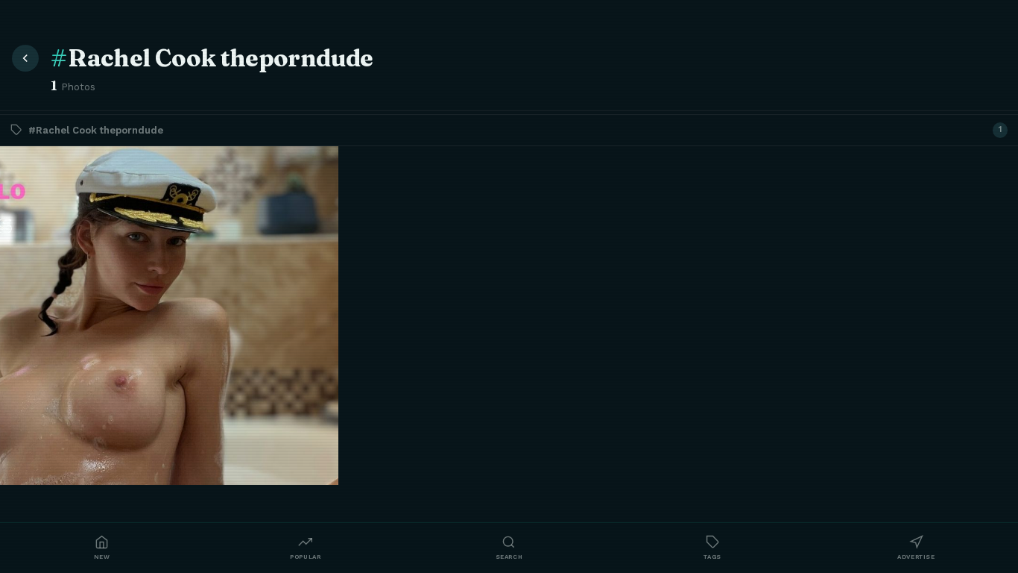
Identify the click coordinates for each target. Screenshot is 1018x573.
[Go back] (25, 58)
